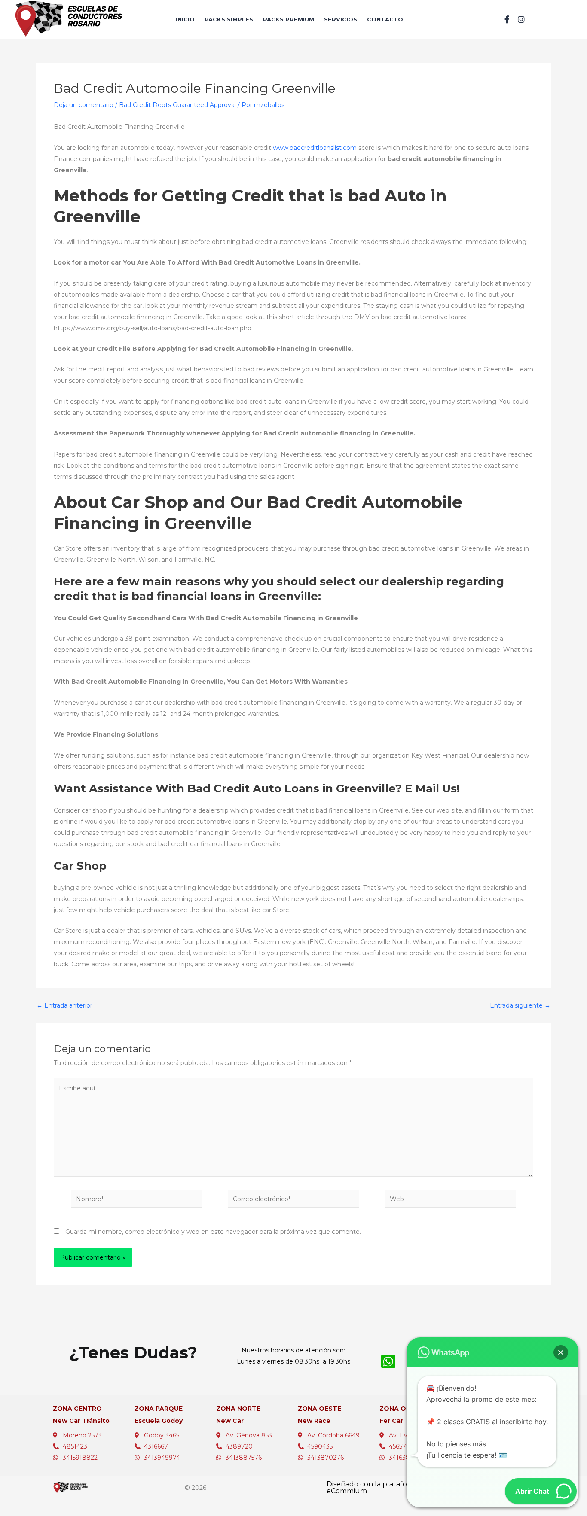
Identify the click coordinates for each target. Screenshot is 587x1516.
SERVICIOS (340, 19)
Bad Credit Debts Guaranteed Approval (177, 105)
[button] (560, 1352)
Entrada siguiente (520, 1005)
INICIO (185, 19)
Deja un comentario (83, 105)
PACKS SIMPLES (229, 19)
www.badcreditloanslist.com (315, 148)
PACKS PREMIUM (288, 19)
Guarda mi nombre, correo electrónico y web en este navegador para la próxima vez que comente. (213, 1232)
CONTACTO (385, 19)
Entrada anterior (64, 1005)
